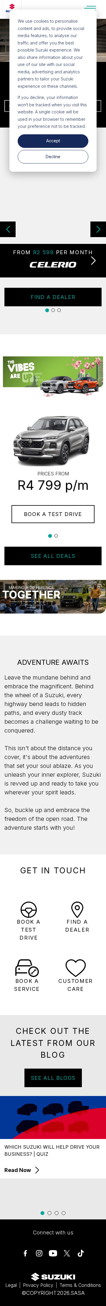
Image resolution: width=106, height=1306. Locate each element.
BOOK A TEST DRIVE (53, 514)
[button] (98, 229)
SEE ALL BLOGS (53, 1078)
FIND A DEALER (53, 297)
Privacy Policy (38, 1285)
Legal (11, 1285)
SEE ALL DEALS (53, 556)
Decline (53, 156)
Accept (53, 140)
